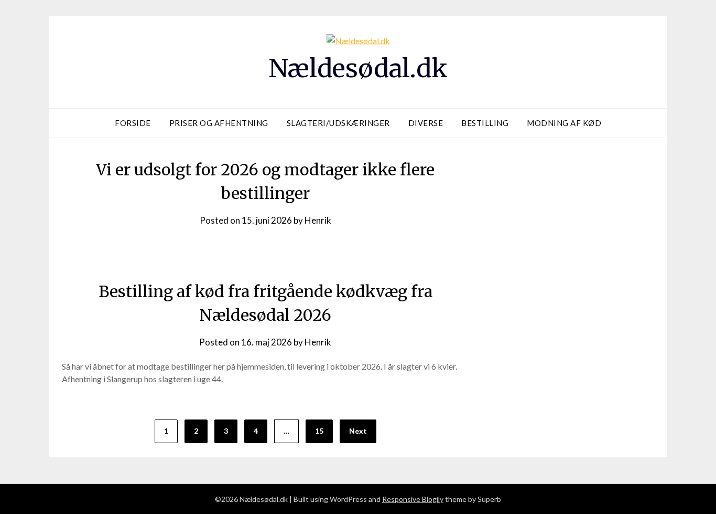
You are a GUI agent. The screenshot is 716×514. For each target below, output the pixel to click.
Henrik (318, 220)
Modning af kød (564, 123)
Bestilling (484, 123)
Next (358, 430)
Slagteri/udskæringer (338, 123)
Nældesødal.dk (358, 68)
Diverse (425, 123)
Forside (133, 123)
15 (319, 430)
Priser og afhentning (218, 123)
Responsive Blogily (412, 499)
